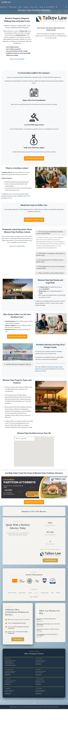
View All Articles (18, 639)
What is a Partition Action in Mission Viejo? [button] (51, 273)
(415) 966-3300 (38, 684)
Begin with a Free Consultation (34, 100)
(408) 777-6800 (38, 674)
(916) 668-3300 (38, 693)
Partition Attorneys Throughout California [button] (18, 364)
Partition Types (12, 7)
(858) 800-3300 (7, 684)
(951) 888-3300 (7, 693)
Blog (32, 7)
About (35, 7)
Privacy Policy (56, 707)
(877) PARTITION (50, 7)
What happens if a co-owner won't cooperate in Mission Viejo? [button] (50, 267)
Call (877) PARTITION (50, 560)
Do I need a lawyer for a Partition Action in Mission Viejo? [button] (49, 261)
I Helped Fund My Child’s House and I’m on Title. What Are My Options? (48, 624)
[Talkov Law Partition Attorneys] (6, 2)
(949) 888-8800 (20, 59)
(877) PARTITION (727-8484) (10, 665)
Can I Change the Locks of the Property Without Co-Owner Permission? (47, 635)
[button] (56, 7)
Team (20, 7)
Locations (26, 7)
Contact (41, 7)
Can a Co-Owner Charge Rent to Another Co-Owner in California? (48, 629)
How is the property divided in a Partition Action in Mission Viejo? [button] (49, 232)
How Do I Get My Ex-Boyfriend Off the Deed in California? (46, 619)
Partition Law (3, 7)
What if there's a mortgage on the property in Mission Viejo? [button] (50, 254)
